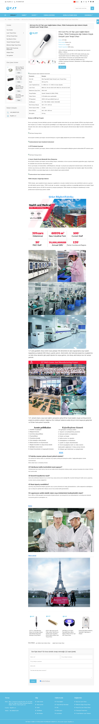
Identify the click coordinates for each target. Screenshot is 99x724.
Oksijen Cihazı (10, 52)
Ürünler (13, 15)
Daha (19, 72)
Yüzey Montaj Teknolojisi (62, 704)
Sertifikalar (39, 710)
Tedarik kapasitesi (63, 47)
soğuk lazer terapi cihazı (58, 643)
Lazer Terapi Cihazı (11, 33)
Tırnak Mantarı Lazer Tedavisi (83, 713)
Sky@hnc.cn (10, 1)
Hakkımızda (88, 15)
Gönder (33, 681)
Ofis (57, 707)
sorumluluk (59, 713)
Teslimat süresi (62, 44)
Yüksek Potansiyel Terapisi (13, 42)
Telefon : (7, 710)
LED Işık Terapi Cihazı (12, 36)
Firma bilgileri (59, 701)
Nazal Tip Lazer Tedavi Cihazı (83, 707)
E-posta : (7, 707)
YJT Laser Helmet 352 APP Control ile (20, 96)
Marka (60, 40)
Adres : (6, 701)
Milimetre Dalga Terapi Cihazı (14, 45)
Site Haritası (40, 713)
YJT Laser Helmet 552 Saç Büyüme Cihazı (19, 87)
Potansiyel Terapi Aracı (81, 710)
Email (62, 67)
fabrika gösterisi (49, 15)
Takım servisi (32, 555)
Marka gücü (59, 710)
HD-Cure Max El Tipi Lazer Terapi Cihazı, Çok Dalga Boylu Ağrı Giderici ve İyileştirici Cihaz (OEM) (20, 68)
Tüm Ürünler (17, 19)
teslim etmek (40, 701)
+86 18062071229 (20, 1)
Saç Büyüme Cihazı (11, 39)
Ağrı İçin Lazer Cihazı (81, 701)
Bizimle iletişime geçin (70, 15)
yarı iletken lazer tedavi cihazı (43, 643)
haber (24, 15)
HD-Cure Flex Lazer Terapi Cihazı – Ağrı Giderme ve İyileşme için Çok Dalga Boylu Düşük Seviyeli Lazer (20, 78)
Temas (7, 698)
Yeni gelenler (10, 55)
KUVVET (34, 15)
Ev (5, 15)
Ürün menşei (61, 42)
